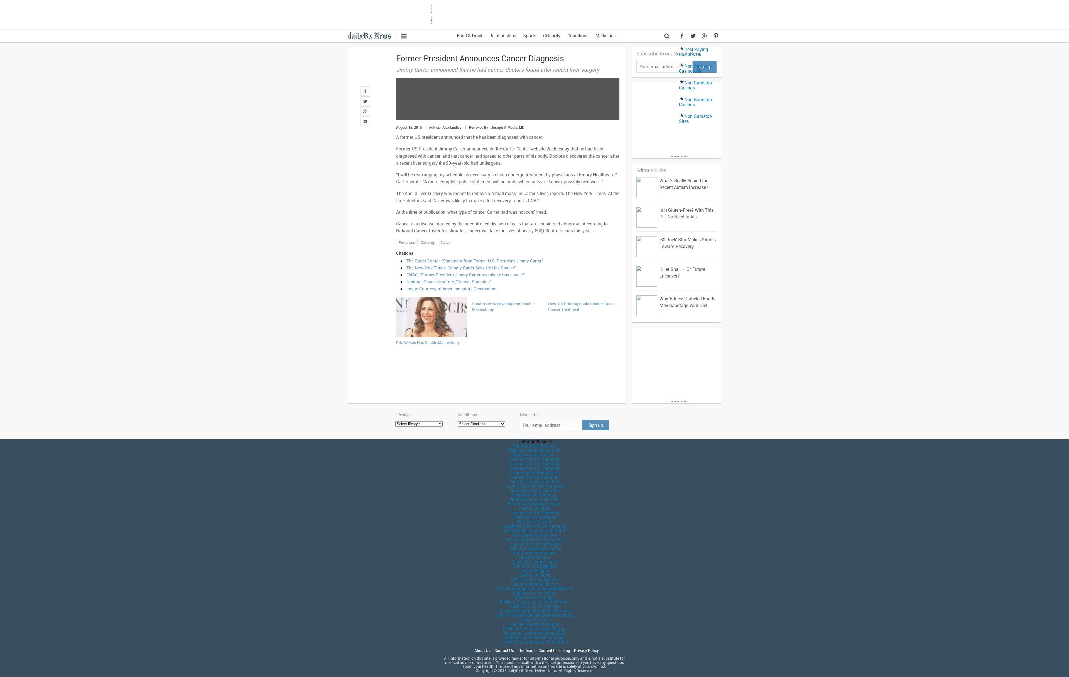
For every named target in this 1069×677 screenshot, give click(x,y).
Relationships (502, 36)
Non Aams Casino (534, 521)
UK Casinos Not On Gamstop (534, 539)
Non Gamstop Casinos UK (695, 68)
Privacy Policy (586, 650)
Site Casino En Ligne (534, 597)
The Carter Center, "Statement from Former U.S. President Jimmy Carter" (474, 261)
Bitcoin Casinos (534, 557)
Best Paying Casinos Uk (693, 51)
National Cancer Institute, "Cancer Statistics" (448, 281)
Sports (529, 36)
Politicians (407, 242)
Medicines (605, 36)
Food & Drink (469, 36)
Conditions (578, 36)
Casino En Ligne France (534, 562)
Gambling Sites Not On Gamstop (534, 526)
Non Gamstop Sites (695, 118)
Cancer (446, 242)
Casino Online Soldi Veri (534, 584)
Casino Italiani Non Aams (534, 472)
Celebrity (551, 36)
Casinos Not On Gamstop (535, 459)
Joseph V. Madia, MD (507, 127)
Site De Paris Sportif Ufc (534, 579)
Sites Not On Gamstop (534, 495)
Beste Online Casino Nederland (534, 530)
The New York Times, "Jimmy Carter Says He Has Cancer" (461, 268)
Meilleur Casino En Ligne (534, 481)
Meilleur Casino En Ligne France (534, 628)
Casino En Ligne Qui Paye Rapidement (534, 588)
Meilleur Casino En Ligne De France (535, 602)
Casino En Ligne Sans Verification (534, 642)
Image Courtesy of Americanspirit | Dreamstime (451, 288)
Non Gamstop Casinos (695, 85)
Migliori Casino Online (534, 593)
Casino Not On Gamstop (534, 544)
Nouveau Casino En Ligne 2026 (534, 633)
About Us (482, 650)
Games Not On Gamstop (534, 477)
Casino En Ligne (534, 508)
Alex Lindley (452, 127)
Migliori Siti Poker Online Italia (535, 637)
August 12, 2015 (409, 127)
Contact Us (504, 650)
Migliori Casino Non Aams (534, 450)
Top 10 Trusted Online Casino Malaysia (534, 615)
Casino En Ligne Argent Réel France (534, 611)
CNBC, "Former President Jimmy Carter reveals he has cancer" (465, 274)
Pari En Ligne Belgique (535, 566)
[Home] (372, 35)
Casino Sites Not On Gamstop (534, 486)
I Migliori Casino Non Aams (534, 548)
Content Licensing (554, 650)
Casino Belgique (534, 571)
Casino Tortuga (534, 620)
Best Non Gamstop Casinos (534, 504)
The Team (526, 650)
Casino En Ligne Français (534, 606)
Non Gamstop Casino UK (534, 490)
